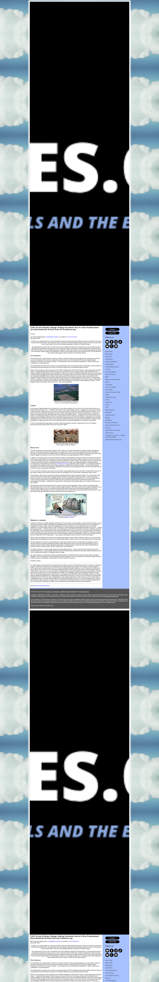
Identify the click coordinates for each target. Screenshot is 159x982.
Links (106, 407)
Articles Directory (110, 374)
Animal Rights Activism (112, 366)
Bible (106, 377)
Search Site (112, 333)
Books (107, 382)
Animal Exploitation (111, 361)
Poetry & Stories (110, 415)
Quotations (108, 420)
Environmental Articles (42, 585)
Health (107, 394)
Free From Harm (72, 337)
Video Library (109, 433)
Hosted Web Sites (110, 397)
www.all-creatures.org (112, 596)
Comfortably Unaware (52, 337)
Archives (107, 369)
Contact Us (108, 356)
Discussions (109, 389)
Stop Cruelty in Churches (112, 430)
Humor (107, 399)
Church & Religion (110, 387)
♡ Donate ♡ (112, 329)
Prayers (107, 417)
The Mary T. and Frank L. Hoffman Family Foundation (61, 591)
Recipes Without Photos (112, 425)
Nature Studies (109, 410)
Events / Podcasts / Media (112, 392)
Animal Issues (109, 364)
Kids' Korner (109, 402)
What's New (108, 354)
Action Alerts (109, 359)
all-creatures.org (84, 591)
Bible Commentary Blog (112, 379)
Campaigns (108, 384)
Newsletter (108, 412)
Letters (107, 405)
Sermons (108, 427)
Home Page (108, 351)
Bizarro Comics (69, 517)
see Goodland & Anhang (61, 463)
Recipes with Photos (111, 422)
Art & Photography (110, 372)
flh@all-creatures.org (115, 439)
